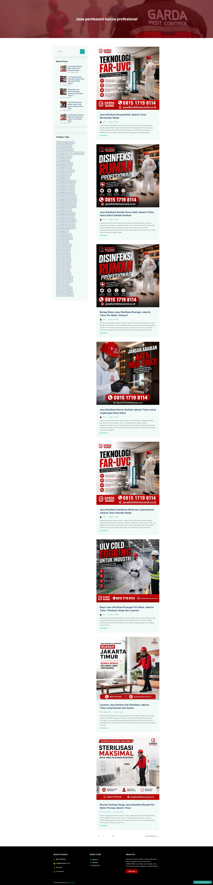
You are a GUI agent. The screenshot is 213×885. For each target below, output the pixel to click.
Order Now (131, 871)
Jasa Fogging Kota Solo (64, 174)
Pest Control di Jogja (63, 270)
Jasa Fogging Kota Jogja (64, 167)
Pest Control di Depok (63, 263)
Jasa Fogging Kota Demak (65, 164)
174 (113, 836)
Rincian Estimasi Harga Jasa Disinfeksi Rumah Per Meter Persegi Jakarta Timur (127, 806)
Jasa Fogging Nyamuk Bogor (65, 188)
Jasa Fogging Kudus (63, 178)
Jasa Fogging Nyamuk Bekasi (66, 185)
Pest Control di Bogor (63, 252)
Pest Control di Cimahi (64, 256)
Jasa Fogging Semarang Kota (66, 217)
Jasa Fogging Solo (63, 231)
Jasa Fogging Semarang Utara (66, 227)
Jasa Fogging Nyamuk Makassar (66, 202)
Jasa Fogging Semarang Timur (66, 224)
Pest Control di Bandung (64, 245)
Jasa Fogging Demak (63, 153)
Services (95, 862)
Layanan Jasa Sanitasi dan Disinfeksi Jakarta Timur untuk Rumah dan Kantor (124, 706)
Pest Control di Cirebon (64, 259)
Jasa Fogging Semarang (64, 210)
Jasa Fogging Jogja (77, 153)
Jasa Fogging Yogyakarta (64, 238)
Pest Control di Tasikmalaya (65, 295)
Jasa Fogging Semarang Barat (66, 213)
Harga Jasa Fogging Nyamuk (65, 142)
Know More (103, 135)
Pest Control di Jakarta (64, 266)
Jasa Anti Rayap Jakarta (64, 146)
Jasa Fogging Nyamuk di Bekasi (66, 195)
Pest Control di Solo (63, 284)
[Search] (82, 51)
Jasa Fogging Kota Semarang (66, 171)
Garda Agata (71, 882)
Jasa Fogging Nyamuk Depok (66, 192)
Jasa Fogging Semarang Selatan (66, 220)
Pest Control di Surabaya (64, 288)
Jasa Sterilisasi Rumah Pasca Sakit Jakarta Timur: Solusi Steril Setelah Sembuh (76, 80)
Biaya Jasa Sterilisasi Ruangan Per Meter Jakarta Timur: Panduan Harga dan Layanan (127, 609)
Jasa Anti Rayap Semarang (65, 149)
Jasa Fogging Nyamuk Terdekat (66, 206)
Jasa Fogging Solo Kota (64, 234)
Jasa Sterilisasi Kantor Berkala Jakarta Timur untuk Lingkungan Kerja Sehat (75, 105)
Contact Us (96, 865)
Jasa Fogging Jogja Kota (64, 156)
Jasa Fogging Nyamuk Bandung (66, 181)
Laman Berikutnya (151, 836)
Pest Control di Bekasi (63, 249)
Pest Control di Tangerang (65, 291)
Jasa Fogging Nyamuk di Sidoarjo (67, 199)
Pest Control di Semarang (64, 280)
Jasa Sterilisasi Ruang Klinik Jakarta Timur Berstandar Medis (75, 68)
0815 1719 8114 (61, 859)
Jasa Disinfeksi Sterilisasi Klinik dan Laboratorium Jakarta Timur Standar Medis (76, 118)
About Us (95, 859)
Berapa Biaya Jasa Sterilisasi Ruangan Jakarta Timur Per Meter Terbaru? (75, 92)
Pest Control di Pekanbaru (65, 277)
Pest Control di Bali (63, 242)
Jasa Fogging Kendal (63, 160)
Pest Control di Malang (64, 273)
